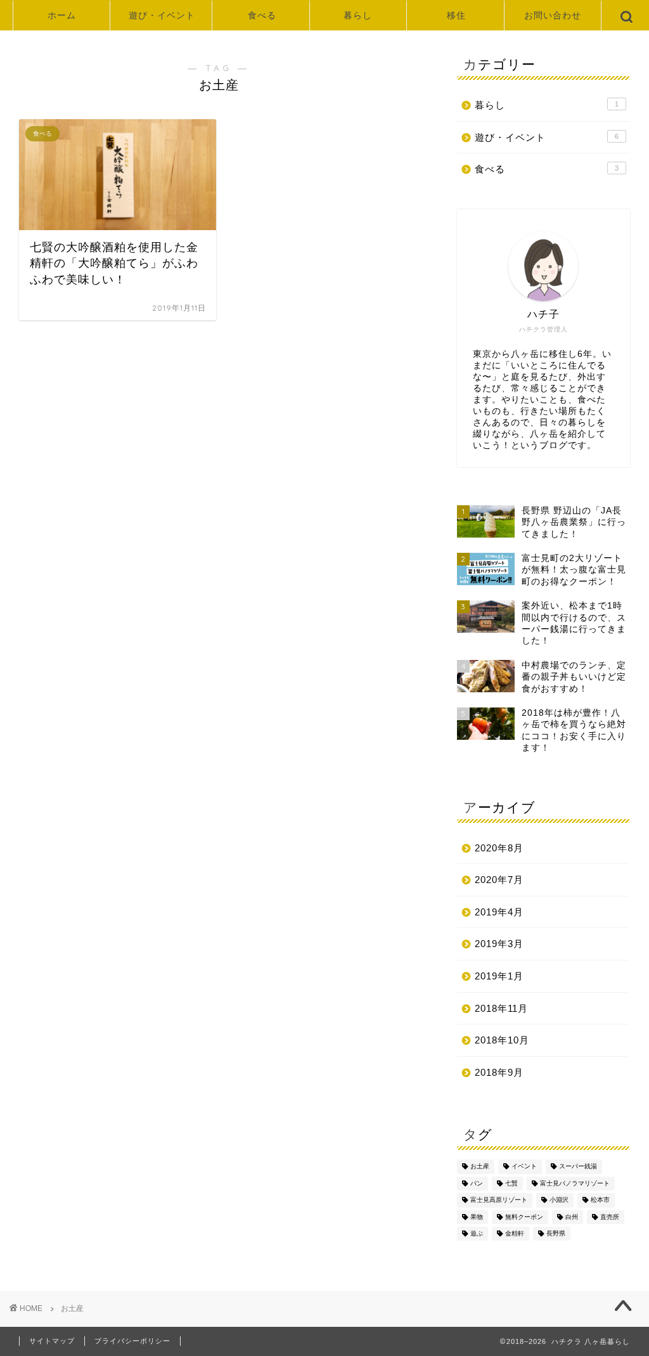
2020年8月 (499, 848)
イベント (524, 1166)
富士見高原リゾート (498, 1200)
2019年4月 (499, 912)
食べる (262, 15)
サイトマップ (52, 1341)
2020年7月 (499, 879)
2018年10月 (502, 1040)
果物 (476, 1216)
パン (476, 1183)
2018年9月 (499, 1072)
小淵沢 (559, 1200)
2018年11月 (501, 1008)
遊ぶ (476, 1233)
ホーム (62, 15)
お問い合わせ (552, 15)
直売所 (609, 1216)
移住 (456, 15)
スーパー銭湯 (578, 1166)
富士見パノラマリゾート (575, 1183)
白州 (571, 1216)
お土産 (479, 1166)
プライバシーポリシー (132, 1341)
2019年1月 (499, 976)
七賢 (511, 1183)
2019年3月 (499, 943)
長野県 (555, 1233)
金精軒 (514, 1233)
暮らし (358, 15)
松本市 (600, 1200)
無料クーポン (524, 1216)
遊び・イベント (162, 15)
